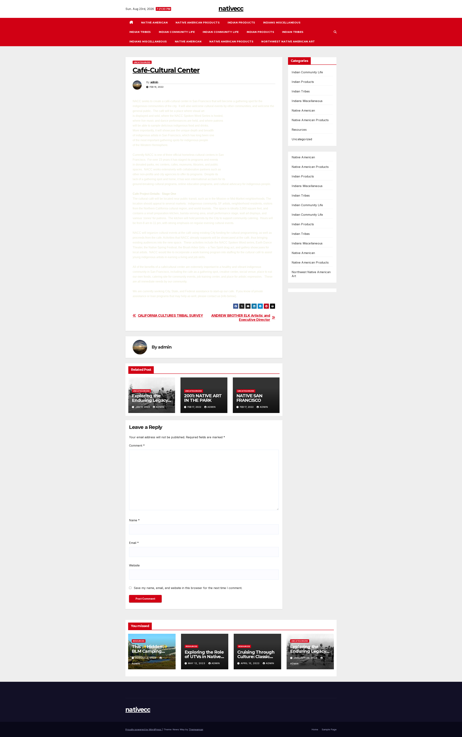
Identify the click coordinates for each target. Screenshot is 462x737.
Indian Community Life (177, 32)
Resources (299, 129)
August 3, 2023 (146, 657)
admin (154, 82)
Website (134, 565)
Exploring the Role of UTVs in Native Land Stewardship (204, 656)
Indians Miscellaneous (282, 22)
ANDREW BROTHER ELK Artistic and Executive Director (240, 318)
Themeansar (196, 729)
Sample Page (329, 729)
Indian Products (241, 22)
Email (134, 543)
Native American (154, 22)
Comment (137, 445)
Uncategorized (142, 62)
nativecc (231, 8)
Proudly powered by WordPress (143, 729)
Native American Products (198, 22)
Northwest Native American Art (288, 41)
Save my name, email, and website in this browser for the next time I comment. (188, 588)
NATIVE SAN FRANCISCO (249, 398)
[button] (335, 32)
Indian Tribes (140, 32)
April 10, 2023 (250, 663)
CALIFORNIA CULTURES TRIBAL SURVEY (170, 316)
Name (134, 520)
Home (315, 729)
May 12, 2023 (197, 663)
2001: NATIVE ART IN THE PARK (203, 398)
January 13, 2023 (306, 657)
